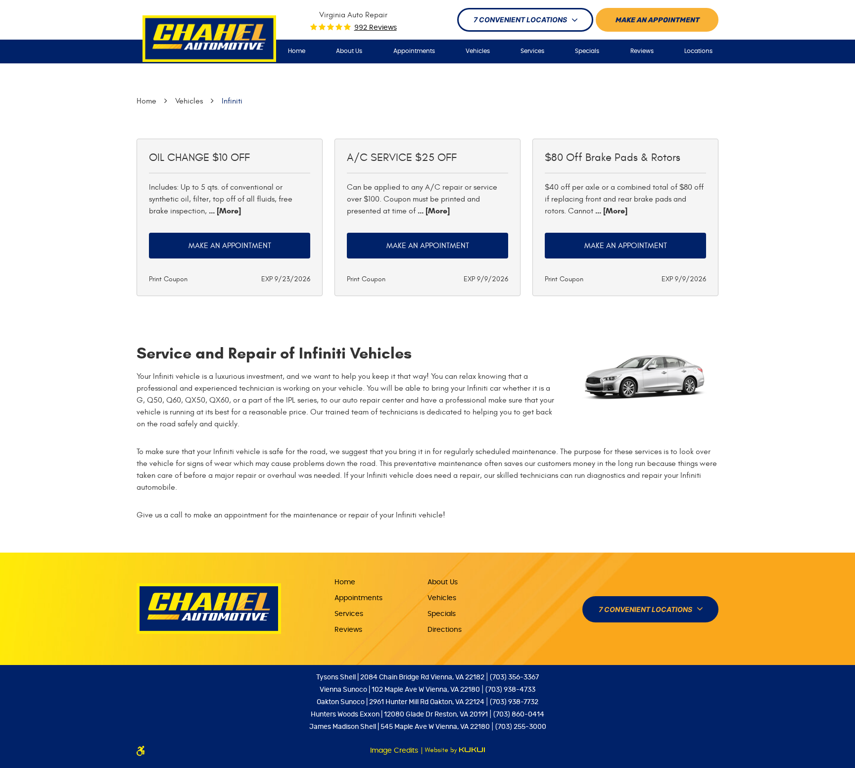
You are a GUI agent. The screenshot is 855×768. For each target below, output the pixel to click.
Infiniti (232, 101)
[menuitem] (296, 51)
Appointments (414, 51)
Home (296, 51)
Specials (587, 51)
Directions (445, 629)
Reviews (642, 51)
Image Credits (395, 750)
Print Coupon (168, 279)
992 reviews (375, 27)
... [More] (224, 210)
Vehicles (478, 51)
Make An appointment (657, 20)
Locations (698, 51)
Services (532, 51)
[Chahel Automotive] (209, 38)
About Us (349, 51)
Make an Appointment (230, 245)
